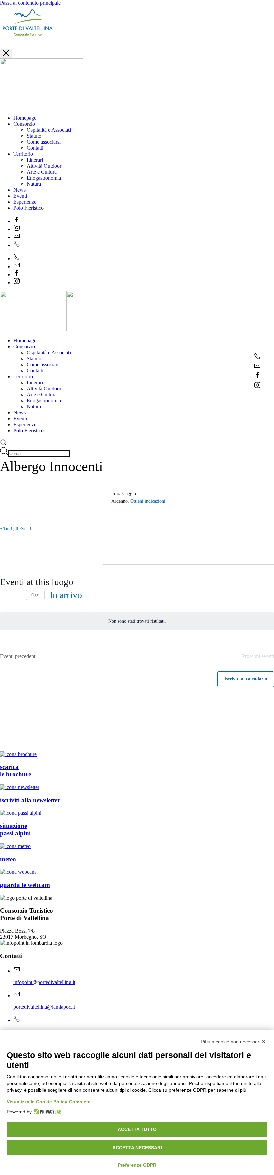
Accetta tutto (137, 1129)
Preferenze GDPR (137, 1165)
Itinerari (35, 160)
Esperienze (24, 202)
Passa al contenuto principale (30, 3)
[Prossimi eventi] (17, 595)
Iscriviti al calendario (245, 678)
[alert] (137, 621)
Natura (34, 184)
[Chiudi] (6, 53)
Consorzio (24, 124)
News (19, 190)
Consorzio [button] (24, 346)
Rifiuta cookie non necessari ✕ (233, 1041)
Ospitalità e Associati (49, 130)
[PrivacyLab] (46, 1111)
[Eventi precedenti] (4, 595)
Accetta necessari (137, 1147)
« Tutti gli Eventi (15, 528)
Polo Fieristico (28, 208)
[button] (137, 45)
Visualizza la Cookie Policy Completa (49, 1101)
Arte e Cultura (42, 172)
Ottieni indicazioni (147, 501)
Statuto (34, 136)
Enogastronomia (44, 178)
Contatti (35, 148)
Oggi (35, 595)
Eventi (20, 196)
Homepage (24, 118)
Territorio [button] (23, 376)
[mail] (257, 367)
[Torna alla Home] (55, 37)
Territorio (23, 154)
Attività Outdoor (44, 166)
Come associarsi (44, 142)
